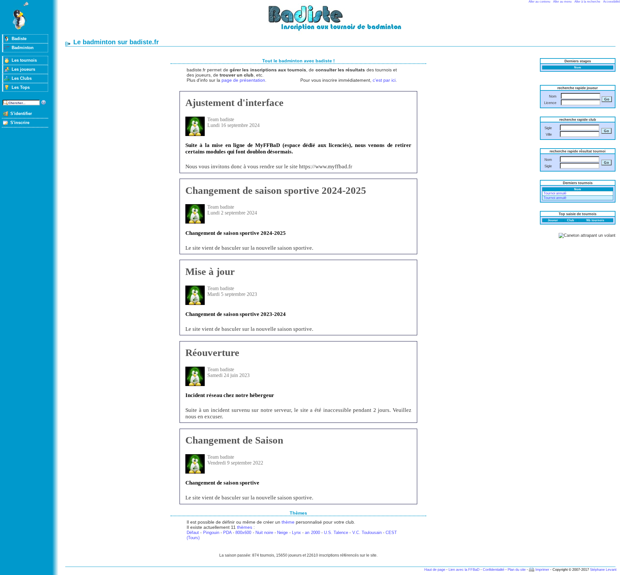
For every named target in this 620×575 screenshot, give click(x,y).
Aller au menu (562, 1)
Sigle (548, 128)
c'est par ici (384, 80)
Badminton (23, 47)
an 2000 (312, 532)
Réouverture (212, 352)
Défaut (193, 532)
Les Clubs (22, 78)
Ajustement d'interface (234, 102)
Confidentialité (493, 569)
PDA (227, 532)
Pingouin (211, 532)
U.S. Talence (336, 532)
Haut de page (434, 569)
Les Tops (21, 87)
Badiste (19, 38)
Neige (282, 532)
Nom (552, 96)
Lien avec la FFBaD (464, 569)
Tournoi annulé (554, 193)
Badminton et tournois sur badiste (342, 21)
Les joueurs (23, 69)
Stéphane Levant (603, 569)
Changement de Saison (234, 440)
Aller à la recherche (587, 1)
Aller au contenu (539, 1)
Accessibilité (611, 1)
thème (288, 522)
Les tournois (24, 60)
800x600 (243, 532)
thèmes (244, 527)
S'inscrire (19, 122)
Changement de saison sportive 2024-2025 (275, 190)
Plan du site (517, 569)
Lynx (296, 532)
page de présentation (243, 80)
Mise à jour (210, 271)
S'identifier (21, 113)
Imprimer (542, 569)
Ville (549, 134)
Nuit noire (264, 532)
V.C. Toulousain (367, 532)
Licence (550, 103)
